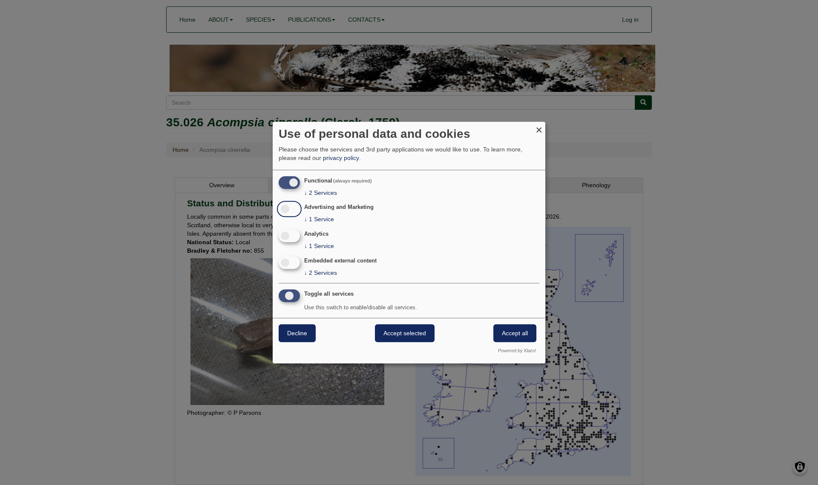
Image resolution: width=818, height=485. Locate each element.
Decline (297, 333)
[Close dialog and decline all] (539, 127)
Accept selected (404, 333)
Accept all (515, 333)
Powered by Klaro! (517, 350)
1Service (319, 219)
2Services (320, 192)
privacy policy (341, 157)
